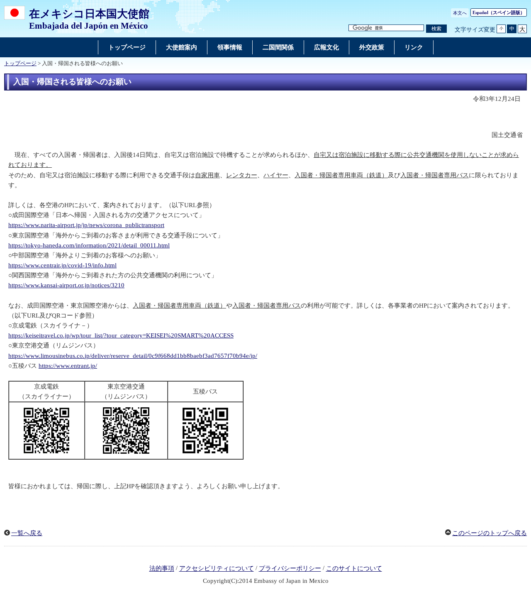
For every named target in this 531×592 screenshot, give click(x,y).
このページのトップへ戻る (489, 533)
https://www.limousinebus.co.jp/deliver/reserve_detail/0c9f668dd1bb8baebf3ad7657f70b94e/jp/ (132, 355)
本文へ (460, 12)
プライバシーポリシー (290, 568)
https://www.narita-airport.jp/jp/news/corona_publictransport (86, 225)
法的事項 (161, 568)
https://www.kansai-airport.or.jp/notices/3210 (66, 285)
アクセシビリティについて (216, 568)
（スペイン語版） (499, 12)
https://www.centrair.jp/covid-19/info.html (62, 265)
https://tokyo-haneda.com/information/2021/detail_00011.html (89, 245)
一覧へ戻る (26, 533)
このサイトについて (354, 568)
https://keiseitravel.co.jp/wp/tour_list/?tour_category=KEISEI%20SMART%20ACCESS (121, 335)
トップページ (20, 63)
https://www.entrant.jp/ (68, 365)
